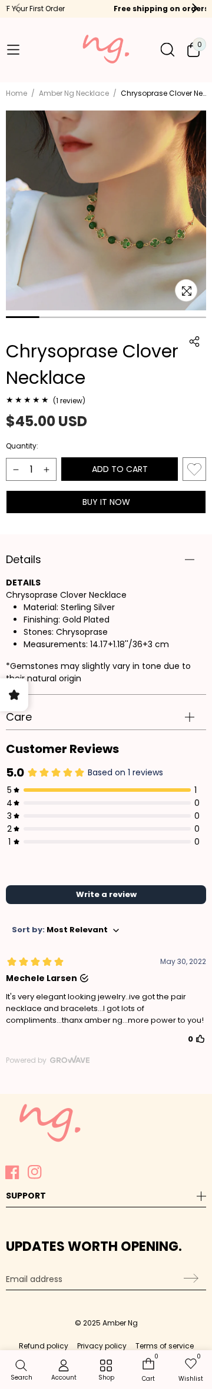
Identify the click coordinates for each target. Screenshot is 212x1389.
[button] (13, 49)
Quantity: (22, 446)
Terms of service (164, 1346)
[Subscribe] (189, 1278)
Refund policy (43, 1346)
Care (19, 716)
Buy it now (106, 502)
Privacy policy (102, 1346)
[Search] (167, 49)
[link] (106, 1371)
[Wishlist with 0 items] (194, 469)
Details (23, 559)
